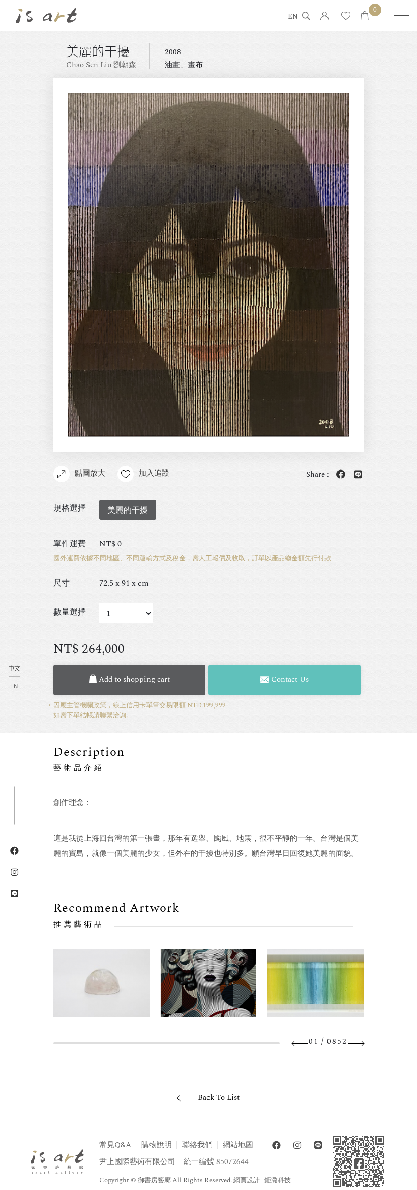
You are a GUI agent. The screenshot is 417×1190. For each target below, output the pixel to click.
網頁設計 (246, 1180)
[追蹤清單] (345, 16)
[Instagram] (297, 1145)
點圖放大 (90, 473)
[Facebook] (276, 1145)
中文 (14, 669)
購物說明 (156, 1145)
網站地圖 (238, 1145)
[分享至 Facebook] (338, 474)
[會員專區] (324, 16)
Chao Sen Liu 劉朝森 (101, 65)
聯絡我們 (197, 1145)
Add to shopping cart (133, 679)
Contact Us (289, 679)
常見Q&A (115, 1145)
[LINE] (318, 1145)
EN (293, 17)
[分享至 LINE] (356, 474)
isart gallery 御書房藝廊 (46, 15)
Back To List (219, 1097)
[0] (365, 16)
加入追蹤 (154, 473)
